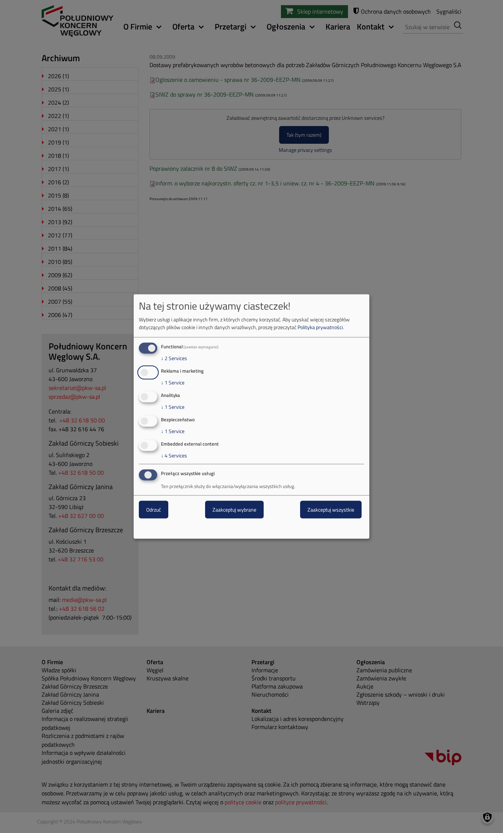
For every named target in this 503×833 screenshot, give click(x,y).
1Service (172, 382)
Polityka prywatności (320, 327)
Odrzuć (153, 509)
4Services (174, 455)
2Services (174, 358)
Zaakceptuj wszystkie (330, 509)
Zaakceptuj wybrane (234, 509)
